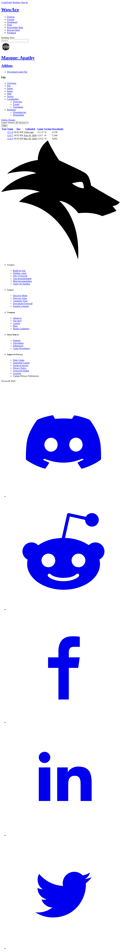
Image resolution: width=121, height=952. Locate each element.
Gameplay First (20, 301)
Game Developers (21, 348)
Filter (4, 126)
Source (10, 96)
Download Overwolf (22, 303)
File (9, 86)
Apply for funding (21, 284)
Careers (16, 323)
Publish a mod (19, 273)
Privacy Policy (20, 368)
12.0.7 (10, 135)
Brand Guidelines (21, 328)
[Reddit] (63, 609)
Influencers (18, 345)
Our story (17, 320)
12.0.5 (10, 138)
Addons (7, 66)
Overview (11, 83)
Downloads (57, 129)
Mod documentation (22, 281)
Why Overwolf (20, 276)
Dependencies (19, 112)
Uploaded (30, 129)
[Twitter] (63, 948)
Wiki (9, 94)
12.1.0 (10, 132)
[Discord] (63, 496)
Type (4, 129)
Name (10, 129)
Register (16, 2)
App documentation (22, 278)
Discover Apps (20, 298)
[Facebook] (63, 722)
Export (16, 104)
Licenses (17, 373)
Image (10, 88)
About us (17, 318)
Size (18, 129)
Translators (18, 107)
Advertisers (18, 343)
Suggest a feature (21, 306)
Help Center (18, 360)
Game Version (44, 129)
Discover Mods (20, 295)
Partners (17, 340)
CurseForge (6, 2)
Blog (15, 326)
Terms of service (20, 365)
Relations (11, 109)
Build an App (19, 270)
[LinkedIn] (63, 835)
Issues (10, 91)
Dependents (18, 115)
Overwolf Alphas (21, 371)
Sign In (24, 2)
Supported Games (21, 363)
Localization (13, 99)
